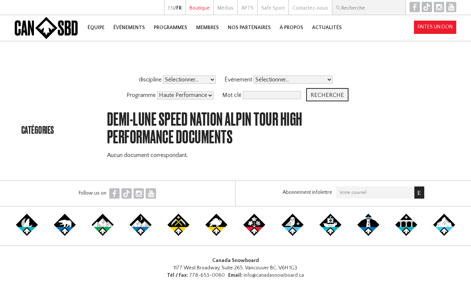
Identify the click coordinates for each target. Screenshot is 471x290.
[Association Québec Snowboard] (292, 234)
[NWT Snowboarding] (65, 234)
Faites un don (435, 27)
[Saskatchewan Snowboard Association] (178, 234)
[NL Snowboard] (444, 234)
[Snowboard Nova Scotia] (368, 234)
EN (171, 8)
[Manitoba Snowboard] (216, 234)
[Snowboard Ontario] (254, 234)
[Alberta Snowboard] (141, 234)
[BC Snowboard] (103, 234)
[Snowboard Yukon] (27, 234)
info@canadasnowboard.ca (274, 275)
